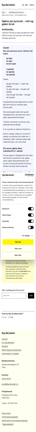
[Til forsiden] (9, 5)
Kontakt (5, 346)
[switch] (31, 215)
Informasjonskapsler (10, 417)
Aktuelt (5, 339)
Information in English (10, 354)
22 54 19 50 (6, 379)
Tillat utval (18, 248)
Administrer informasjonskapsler (15, 421)
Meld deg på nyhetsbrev (11, 350)
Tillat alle (18, 242)
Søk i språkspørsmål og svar (13, 290)
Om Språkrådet (8, 343)
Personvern (6, 413)
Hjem (3, 12)
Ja (5, 317)
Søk (26, 5)
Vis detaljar (26, 235)
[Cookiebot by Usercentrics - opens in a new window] (25, 175)
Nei (11, 317)
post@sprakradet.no (10, 384)
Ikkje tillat (18, 255)
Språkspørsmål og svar (16, 12)
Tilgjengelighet (8, 424)
